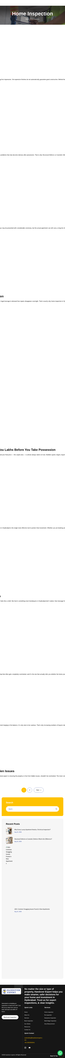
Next (37, 790)
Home (27, 19)
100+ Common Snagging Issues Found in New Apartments (32, 909)
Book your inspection (10, 1017)
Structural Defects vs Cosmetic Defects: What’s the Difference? (33, 839)
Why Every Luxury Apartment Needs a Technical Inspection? (32, 829)
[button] (60, 1053)
